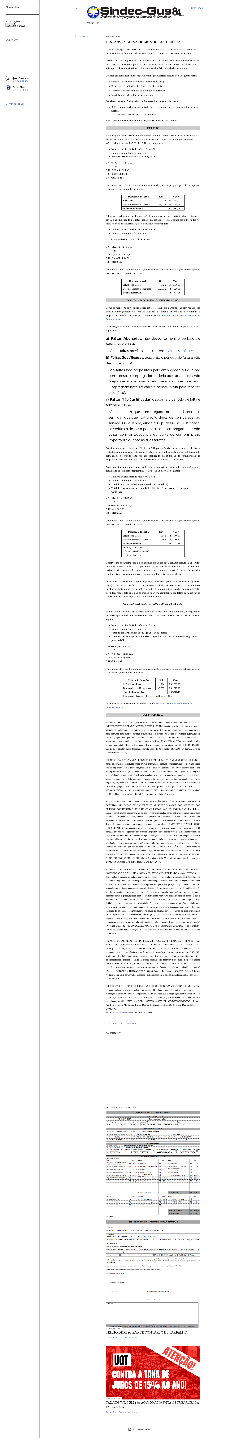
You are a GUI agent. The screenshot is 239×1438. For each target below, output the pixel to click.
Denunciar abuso (15, 104)
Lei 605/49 (113, 49)
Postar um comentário (128, 1337)
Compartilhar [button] (81, 36)
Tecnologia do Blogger (141, 1429)
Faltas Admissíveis (181, 351)
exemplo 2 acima (189, 467)
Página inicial (94, 23)
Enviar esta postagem (127, 1023)
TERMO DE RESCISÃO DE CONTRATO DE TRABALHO (146, 1332)
